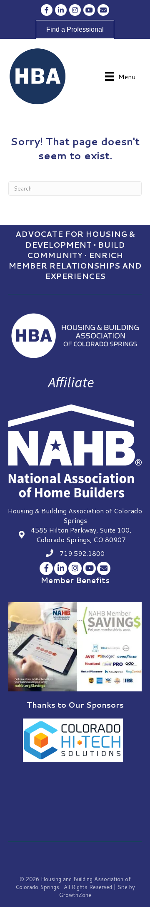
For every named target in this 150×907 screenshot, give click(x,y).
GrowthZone (75, 895)
